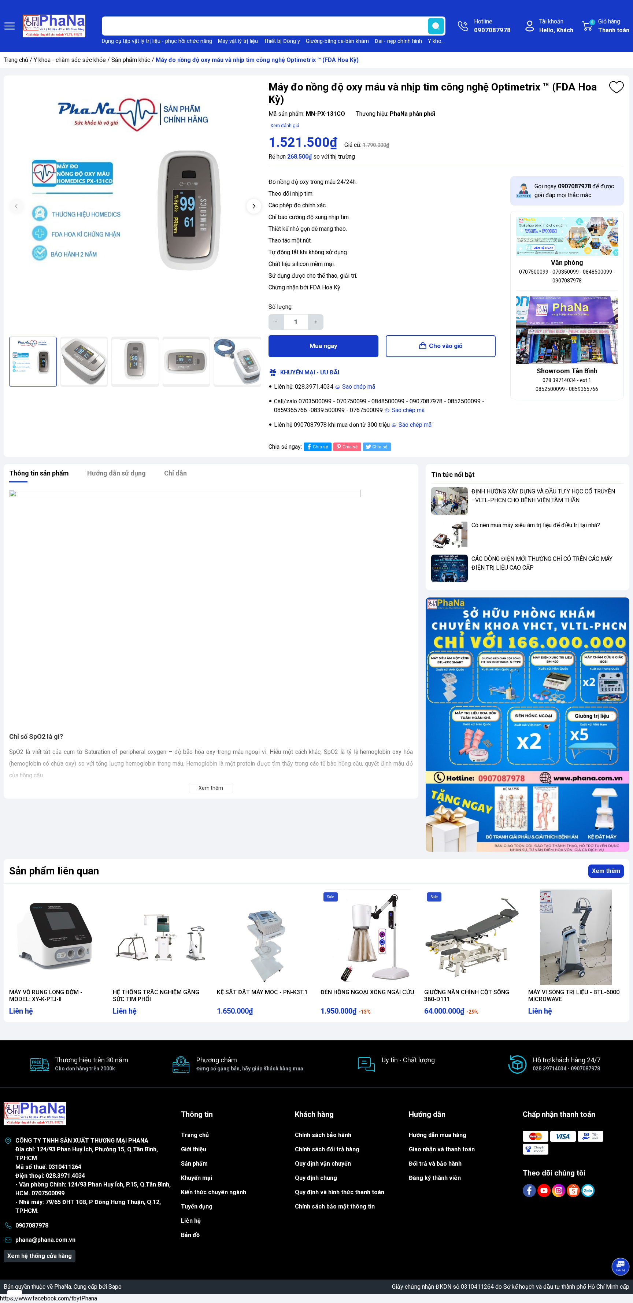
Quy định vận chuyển (323, 1163)
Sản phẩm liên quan (54, 871)
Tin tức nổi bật (453, 474)
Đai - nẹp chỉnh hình (398, 41)
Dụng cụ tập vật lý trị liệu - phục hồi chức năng (157, 41)
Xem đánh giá (284, 125)
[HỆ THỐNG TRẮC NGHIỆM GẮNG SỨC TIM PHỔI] (160, 937)
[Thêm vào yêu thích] (616, 87)
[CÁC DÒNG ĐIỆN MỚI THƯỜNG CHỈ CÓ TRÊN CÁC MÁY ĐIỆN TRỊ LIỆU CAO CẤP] (449, 568)
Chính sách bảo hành (323, 1135)
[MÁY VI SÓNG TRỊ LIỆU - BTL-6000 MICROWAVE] (576, 937)
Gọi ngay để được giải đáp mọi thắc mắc (574, 191)
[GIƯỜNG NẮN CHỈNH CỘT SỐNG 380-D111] (472, 937)
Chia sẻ (320, 446)
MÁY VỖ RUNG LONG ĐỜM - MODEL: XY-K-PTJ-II (45, 996)
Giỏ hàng (610, 26)
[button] (254, 206)
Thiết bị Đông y (282, 41)
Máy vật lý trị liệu (238, 41)
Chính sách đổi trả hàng (327, 1149)
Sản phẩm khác (130, 59)
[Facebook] (530, 1190)
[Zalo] (588, 1190)
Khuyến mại (196, 1177)
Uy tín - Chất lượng (408, 1060)
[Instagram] (559, 1190)
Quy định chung (316, 1177)
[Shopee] (574, 1190)
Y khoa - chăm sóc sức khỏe (70, 59)
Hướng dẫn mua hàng (437, 1135)
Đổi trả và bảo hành (435, 1163)
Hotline (492, 26)
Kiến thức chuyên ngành (213, 1192)
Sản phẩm (194, 1163)
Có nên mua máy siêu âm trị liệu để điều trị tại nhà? (535, 525)
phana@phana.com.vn (45, 1239)
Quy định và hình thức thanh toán (339, 1192)
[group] (135, 207)
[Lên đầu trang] (620, 1246)
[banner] (527, 724)
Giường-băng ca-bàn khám (337, 41)
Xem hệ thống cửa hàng (39, 1255)
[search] (436, 26)
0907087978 (31, 1225)
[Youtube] (544, 1190)
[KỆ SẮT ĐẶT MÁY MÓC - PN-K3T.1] (264, 937)
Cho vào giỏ (446, 345)
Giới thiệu (193, 1149)
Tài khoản (556, 26)
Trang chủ (16, 59)
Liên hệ (191, 1220)
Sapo (115, 1286)
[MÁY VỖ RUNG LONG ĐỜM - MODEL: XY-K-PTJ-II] (57, 937)
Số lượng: (281, 306)
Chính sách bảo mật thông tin (335, 1206)
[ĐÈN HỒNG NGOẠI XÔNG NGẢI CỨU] (368, 937)
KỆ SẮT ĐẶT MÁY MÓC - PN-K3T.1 (262, 992)
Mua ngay (323, 345)
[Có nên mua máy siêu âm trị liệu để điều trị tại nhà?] (449, 534)
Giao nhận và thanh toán (442, 1149)
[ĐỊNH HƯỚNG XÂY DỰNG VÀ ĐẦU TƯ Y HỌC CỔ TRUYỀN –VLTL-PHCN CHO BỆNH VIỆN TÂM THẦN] (449, 501)
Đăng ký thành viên (435, 1177)
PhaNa (62, 1286)
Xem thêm (606, 870)
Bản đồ (190, 1235)
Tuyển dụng (196, 1206)
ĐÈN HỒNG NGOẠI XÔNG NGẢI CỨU (367, 992)
